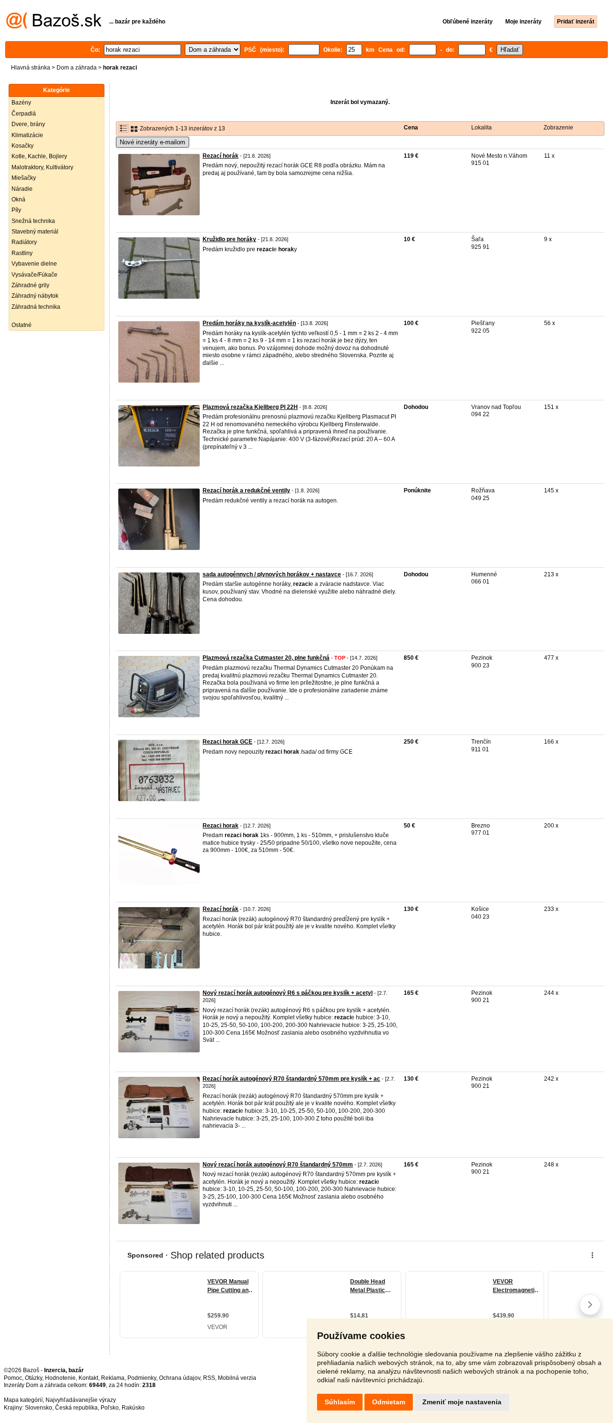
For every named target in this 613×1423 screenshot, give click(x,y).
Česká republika (76, 1407)
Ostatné (21, 325)
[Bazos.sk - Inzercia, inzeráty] (54, 26)
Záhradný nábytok (34, 295)
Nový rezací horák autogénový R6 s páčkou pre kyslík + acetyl (288, 993)
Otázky (33, 1378)
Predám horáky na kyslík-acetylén (249, 323)
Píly (16, 210)
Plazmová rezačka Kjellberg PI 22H (250, 407)
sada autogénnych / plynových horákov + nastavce (272, 574)
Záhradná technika (35, 306)
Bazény (21, 102)
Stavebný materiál (34, 231)
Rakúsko (133, 1407)
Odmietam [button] (388, 1402)
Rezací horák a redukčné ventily (246, 490)
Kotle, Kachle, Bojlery (39, 156)
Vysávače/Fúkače (34, 274)
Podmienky (141, 1378)
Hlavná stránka (30, 67)
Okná (18, 199)
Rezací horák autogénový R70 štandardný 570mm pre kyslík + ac (291, 1078)
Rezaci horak (220, 825)
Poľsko (110, 1407)
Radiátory (24, 242)
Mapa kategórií (23, 1400)
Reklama (113, 1378)
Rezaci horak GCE (227, 741)
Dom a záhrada (77, 67)
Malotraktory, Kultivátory (42, 167)
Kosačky (22, 145)
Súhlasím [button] (340, 1402)
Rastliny (22, 253)
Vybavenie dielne (34, 263)
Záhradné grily (30, 285)
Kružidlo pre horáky (229, 239)
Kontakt (88, 1378)
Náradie (22, 189)
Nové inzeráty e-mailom (152, 142)
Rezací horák (220, 155)
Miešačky (23, 178)
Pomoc (13, 1378)
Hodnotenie (60, 1378)
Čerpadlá (23, 113)
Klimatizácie (27, 135)
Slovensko (38, 1407)
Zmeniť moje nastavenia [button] (461, 1402)
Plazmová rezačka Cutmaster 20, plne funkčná (266, 657)
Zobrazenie (558, 127)
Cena (411, 127)
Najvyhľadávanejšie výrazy (80, 1400)
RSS (209, 1378)
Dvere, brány (28, 124)
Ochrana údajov (179, 1378)
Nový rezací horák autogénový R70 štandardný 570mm (278, 1164)
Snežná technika (33, 221)
